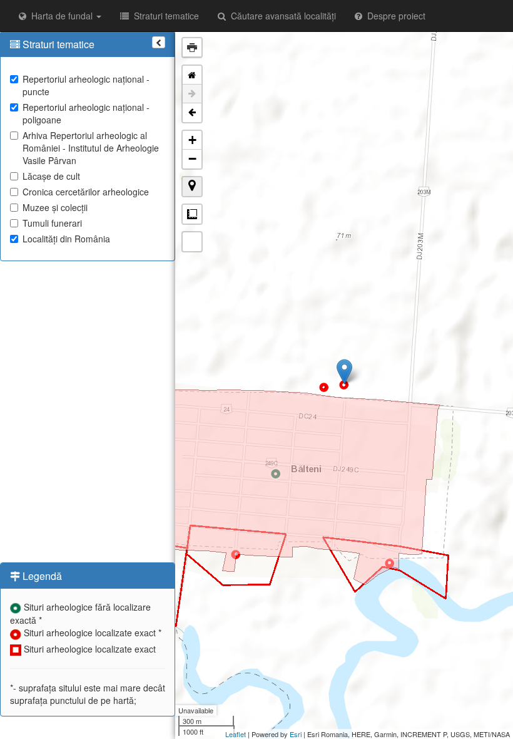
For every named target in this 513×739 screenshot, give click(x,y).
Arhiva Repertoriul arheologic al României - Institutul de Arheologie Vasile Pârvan (91, 148)
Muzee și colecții (55, 207)
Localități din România (66, 238)
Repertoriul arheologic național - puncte (86, 85)
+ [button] (192, 140)
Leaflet (235, 734)
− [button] (192, 159)
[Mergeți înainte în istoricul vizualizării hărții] (192, 94)
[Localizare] (192, 186)
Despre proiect (393, 15)
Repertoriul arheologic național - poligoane (86, 113)
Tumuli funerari (52, 223)
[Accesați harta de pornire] (192, 75)
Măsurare (192, 214)
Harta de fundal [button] (60, 15)
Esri (296, 734)
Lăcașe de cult (51, 176)
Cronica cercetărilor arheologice (86, 191)
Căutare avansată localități (281, 15)
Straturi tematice (164, 15)
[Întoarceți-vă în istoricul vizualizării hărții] (192, 112)
